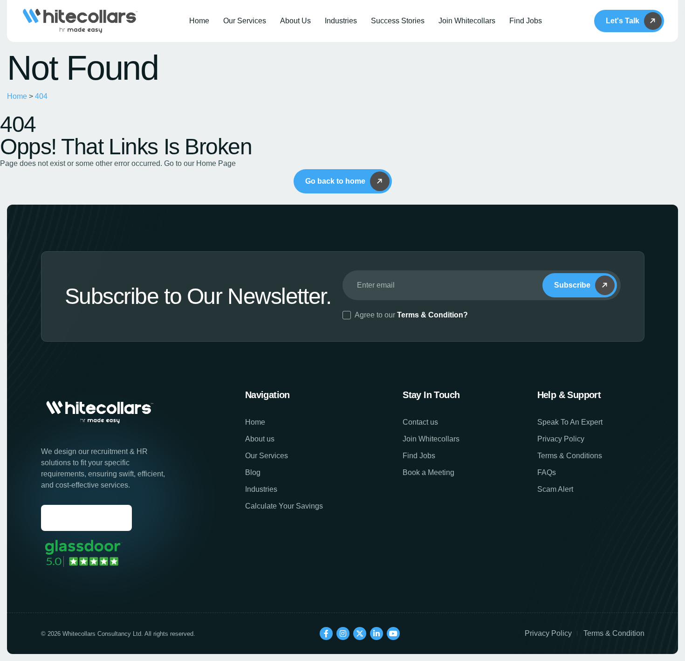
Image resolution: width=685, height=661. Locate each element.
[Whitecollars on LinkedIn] (376, 633)
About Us (295, 21)
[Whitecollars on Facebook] (326, 633)
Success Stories (398, 21)
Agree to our (411, 315)
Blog (252, 472)
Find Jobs (525, 21)
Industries (341, 21)
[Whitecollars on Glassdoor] (83, 553)
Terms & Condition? (432, 315)
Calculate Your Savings (284, 506)
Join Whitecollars (466, 21)
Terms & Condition (613, 633)
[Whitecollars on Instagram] (342, 633)
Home (199, 21)
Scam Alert (555, 489)
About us (259, 439)
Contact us (420, 422)
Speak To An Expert (570, 422)
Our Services (244, 21)
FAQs (546, 472)
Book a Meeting (428, 472)
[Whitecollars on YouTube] (393, 633)
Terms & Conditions (569, 456)
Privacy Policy (560, 439)
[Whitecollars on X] (359, 633)
